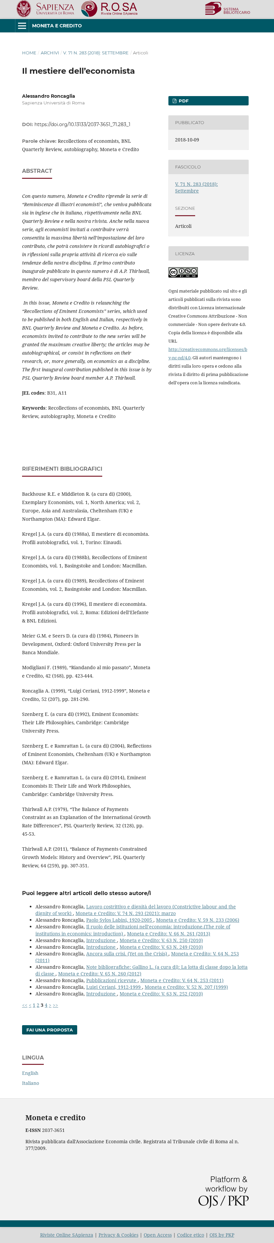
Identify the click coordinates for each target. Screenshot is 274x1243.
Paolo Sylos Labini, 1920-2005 (119, 920)
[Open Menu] (22, 25)
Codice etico (190, 1235)
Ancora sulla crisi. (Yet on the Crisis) (127, 953)
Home (29, 52)
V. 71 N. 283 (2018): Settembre (96, 52)
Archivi (50, 52)
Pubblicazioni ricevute (112, 980)
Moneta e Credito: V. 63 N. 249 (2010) (161, 947)
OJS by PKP (222, 1235)
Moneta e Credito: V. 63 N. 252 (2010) (161, 993)
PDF (182, 100)
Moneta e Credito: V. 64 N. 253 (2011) (182, 980)
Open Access (158, 1235)
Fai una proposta (49, 1029)
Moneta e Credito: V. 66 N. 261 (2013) (168, 933)
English (30, 1073)
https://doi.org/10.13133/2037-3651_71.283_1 (82, 124)
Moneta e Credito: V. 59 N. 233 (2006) (197, 920)
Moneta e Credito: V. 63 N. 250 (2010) (161, 940)
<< (24, 1005)
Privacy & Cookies (118, 1235)
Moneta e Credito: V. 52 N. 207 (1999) (186, 987)
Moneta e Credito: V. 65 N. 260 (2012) (99, 973)
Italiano (30, 1083)
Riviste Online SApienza (66, 1235)
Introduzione (101, 940)
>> (55, 1005)
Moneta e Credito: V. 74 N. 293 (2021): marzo (126, 913)
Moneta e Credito (57, 26)
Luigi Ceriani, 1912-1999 (114, 987)
